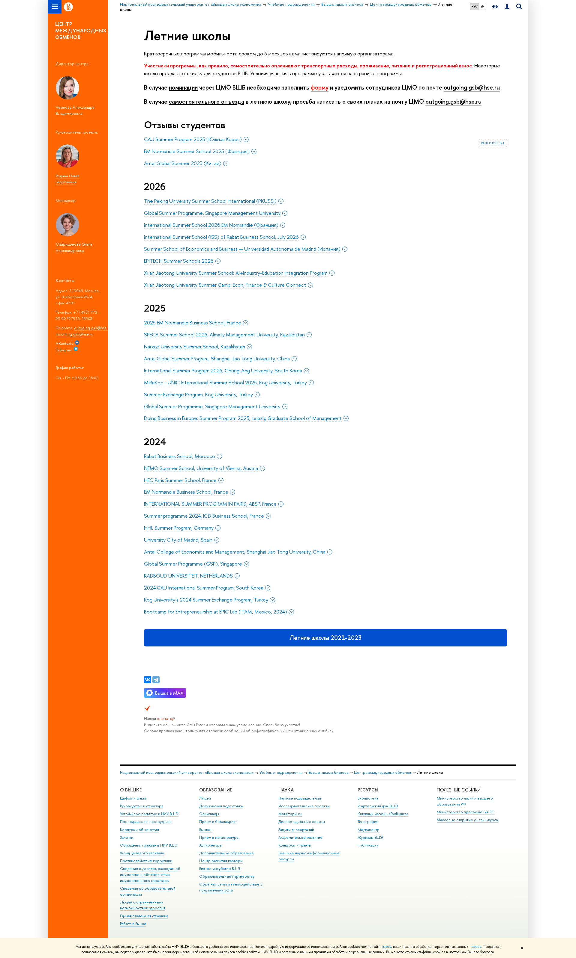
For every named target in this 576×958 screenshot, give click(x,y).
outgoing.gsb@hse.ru (92, 327)
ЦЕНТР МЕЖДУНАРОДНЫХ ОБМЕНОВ (81, 30)
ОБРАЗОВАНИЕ (215, 790)
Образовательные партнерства (226, 876)
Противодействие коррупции (146, 860)
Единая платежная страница (144, 915)
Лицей (205, 798)
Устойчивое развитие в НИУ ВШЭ (149, 813)
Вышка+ (205, 829)
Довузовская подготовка (221, 806)
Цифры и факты (133, 798)
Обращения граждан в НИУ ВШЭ (149, 845)
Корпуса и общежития (139, 829)
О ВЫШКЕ (131, 790)
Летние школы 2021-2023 (326, 638)
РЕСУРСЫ (368, 790)
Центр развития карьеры (221, 860)
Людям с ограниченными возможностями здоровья (142, 905)
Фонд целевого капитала (142, 853)
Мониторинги (290, 813)
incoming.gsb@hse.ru (74, 334)
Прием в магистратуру (218, 837)
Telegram (64, 350)
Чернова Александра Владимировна (75, 110)
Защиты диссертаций (296, 829)
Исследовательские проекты (304, 806)
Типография (368, 821)
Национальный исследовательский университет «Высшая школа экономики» (187, 772)
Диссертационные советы (301, 821)
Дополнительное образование (226, 853)
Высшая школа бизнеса (328, 772)
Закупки (126, 837)
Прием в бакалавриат (218, 821)
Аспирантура (210, 845)
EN (482, 6)
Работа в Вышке (133, 923)
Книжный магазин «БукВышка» (383, 813)
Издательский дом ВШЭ (378, 806)
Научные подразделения (299, 798)
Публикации (368, 845)
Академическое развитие (300, 837)
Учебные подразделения (281, 772)
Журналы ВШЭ (370, 837)
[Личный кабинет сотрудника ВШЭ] (507, 6)
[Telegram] (156, 679)
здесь (386, 946)
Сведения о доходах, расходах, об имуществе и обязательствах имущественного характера (150, 874)
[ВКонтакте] (147, 679)
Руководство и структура (141, 806)
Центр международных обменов (382, 772)
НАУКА (286, 790)
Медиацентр (369, 829)
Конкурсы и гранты (294, 845)
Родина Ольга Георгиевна (68, 179)
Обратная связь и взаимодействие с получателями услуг (230, 887)
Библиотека (368, 798)
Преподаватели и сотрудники (146, 821)
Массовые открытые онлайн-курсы (468, 819)
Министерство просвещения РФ (466, 812)
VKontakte (65, 343)
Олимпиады (209, 813)
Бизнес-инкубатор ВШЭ (220, 868)
